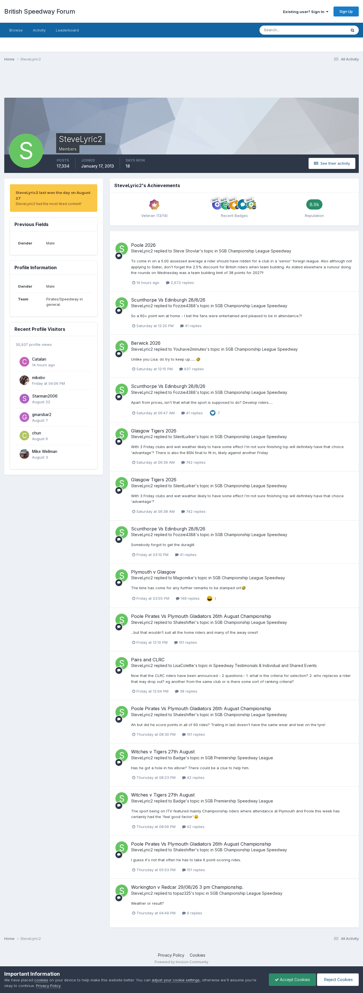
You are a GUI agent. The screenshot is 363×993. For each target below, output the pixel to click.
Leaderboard (67, 30)
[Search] (352, 30)
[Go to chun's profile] (24, 435)
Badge (179, 757)
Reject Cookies (338, 979)
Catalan (39, 359)
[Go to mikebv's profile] (24, 380)
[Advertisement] (181, 83)
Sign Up (346, 11)
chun (36, 433)
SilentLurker (184, 436)
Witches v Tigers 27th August (163, 751)
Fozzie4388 (184, 305)
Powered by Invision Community (181, 962)
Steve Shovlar (186, 250)
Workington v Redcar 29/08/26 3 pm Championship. (187, 887)
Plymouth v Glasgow (153, 572)
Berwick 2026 (146, 343)
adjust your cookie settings (176, 980)
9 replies (194, 913)
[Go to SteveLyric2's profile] (121, 248)
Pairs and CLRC (147, 659)
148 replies (190, 598)
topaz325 (182, 893)
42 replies (195, 777)
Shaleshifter (184, 622)
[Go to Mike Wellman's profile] (24, 454)
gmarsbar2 (41, 414)
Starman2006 (45, 396)
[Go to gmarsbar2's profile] (24, 417)
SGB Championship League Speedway (255, 250)
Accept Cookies (294, 979)
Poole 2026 (143, 245)
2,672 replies (182, 282)
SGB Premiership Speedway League (239, 757)
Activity (39, 30)
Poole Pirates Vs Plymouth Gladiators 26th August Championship (201, 616)
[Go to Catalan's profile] (24, 362)
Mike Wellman (44, 451)
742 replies (195, 462)
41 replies (193, 325)
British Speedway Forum (39, 11)
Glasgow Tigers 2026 (153, 431)
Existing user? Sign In (304, 11)
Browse (16, 30)
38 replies (188, 691)
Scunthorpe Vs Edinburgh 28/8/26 (168, 300)
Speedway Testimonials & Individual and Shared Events (265, 665)
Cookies (197, 955)
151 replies (187, 642)
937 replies (193, 369)
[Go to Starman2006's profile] (24, 399)
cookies (41, 980)
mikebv (38, 377)
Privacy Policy (171, 955)
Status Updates (326, 30)
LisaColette (183, 665)
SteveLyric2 (142, 250)
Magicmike (183, 577)
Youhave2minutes (189, 349)
